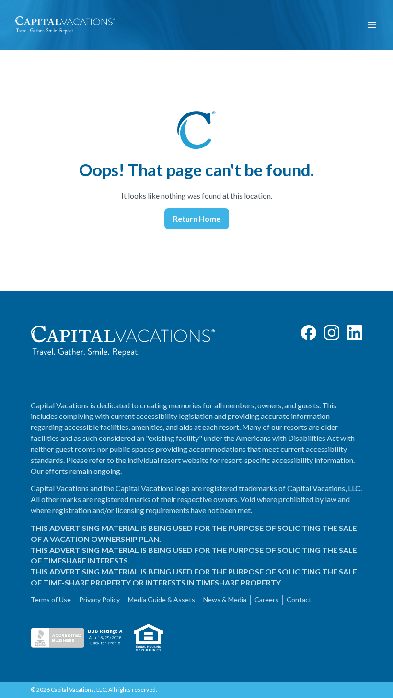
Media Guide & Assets (161, 600)
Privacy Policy (99, 600)
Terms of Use (51, 600)
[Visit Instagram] (331, 332)
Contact (299, 600)
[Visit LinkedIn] (354, 332)
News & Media (224, 600)
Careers (266, 600)
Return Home (196, 218)
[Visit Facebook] (308, 332)
